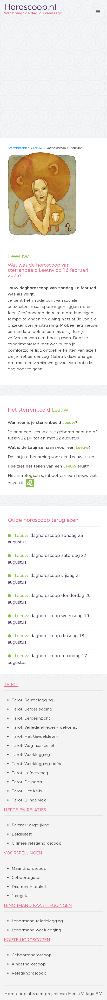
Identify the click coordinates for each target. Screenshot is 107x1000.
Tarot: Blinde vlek (29, 800)
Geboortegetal (26, 877)
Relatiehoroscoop (29, 973)
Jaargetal (21, 895)
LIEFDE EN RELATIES (25, 809)
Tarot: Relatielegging (32, 700)
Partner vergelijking (30, 825)
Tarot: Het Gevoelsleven (35, 736)
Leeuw (37, 148)
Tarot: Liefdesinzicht (31, 718)
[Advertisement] (53, 76)
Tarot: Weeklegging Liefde (37, 763)
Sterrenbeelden (19, 148)
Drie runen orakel (29, 886)
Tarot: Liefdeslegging (32, 709)
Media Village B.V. (85, 993)
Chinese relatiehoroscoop (37, 843)
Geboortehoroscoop (32, 954)
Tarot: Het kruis (27, 790)
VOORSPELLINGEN (23, 853)
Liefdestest (22, 834)
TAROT (11, 684)
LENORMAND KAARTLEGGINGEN (38, 905)
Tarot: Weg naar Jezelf (34, 745)
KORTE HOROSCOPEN (27, 939)
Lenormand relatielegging (37, 920)
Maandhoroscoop (29, 868)
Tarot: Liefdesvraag (30, 772)
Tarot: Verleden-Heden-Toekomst (44, 727)
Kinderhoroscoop (29, 964)
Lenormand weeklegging (36, 929)
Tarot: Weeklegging (31, 754)
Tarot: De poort (27, 781)
